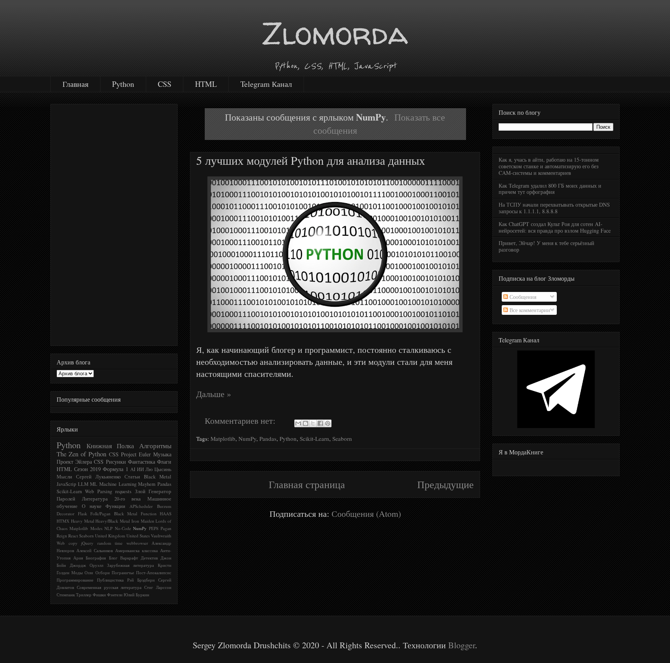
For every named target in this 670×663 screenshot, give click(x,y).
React (73, 536)
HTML (206, 84)
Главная (75, 84)
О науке (92, 506)
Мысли (64, 476)
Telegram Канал (266, 84)
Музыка (162, 454)
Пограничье (123, 572)
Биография (96, 558)
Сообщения (522, 296)
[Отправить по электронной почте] (298, 423)
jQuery (87, 543)
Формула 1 (115, 469)
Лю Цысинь (158, 469)
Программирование (75, 580)
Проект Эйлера (74, 461)
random (104, 543)
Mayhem (146, 484)
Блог (113, 558)
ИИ (140, 469)
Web (61, 543)
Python (123, 84)
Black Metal (157, 476)
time (119, 543)
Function (149, 513)
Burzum (164, 506)
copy (73, 543)
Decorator (65, 513)
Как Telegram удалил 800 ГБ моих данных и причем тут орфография (550, 189)
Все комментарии (529, 310)
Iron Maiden (142, 521)
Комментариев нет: (241, 420)
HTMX (63, 521)
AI (132, 469)
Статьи (132, 476)
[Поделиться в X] (313, 423)
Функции (115, 506)
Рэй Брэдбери (141, 580)
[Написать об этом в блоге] (305, 423)
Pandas (267, 438)
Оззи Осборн (97, 572)
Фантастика (141, 461)
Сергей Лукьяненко (98, 476)
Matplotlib (223, 438)
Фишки (99, 594)
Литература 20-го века (111, 499)
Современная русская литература (109, 587)
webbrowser (137, 543)
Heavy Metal (82, 521)
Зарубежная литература (130, 565)
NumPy (247, 438)
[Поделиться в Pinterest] (328, 423)
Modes (96, 528)
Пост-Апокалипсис (153, 572)
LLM (83, 484)
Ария (78, 558)
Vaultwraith (161, 536)
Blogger (461, 645)
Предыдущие (445, 484)
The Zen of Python (81, 453)
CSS (164, 84)
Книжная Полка (110, 445)
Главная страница (307, 484)
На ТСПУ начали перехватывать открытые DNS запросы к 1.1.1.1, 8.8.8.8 (554, 208)
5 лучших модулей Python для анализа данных (310, 160)
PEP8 (154, 528)
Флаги (164, 461)
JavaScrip (66, 484)
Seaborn (342, 438)
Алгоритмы (155, 445)
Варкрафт (129, 558)
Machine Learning (117, 484)
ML (93, 484)
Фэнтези (115, 594)
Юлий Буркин (136, 594)
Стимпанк (66, 594)
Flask (82, 513)
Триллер (84, 594)
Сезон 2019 (87, 469)
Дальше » (213, 393)
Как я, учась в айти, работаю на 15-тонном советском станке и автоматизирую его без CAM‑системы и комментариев (549, 166)
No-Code (123, 528)
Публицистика (110, 580)
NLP (108, 528)
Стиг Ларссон (157, 587)
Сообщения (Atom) (366, 513)
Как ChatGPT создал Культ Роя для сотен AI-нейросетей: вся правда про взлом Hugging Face (555, 227)
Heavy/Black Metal (112, 521)
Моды (77, 572)
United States (138, 536)
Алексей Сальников (94, 550)
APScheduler (141, 506)
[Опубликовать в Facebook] (320, 423)
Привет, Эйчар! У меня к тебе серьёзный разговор (546, 246)
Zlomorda (335, 33)
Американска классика (136, 550)
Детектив (149, 558)
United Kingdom (110, 536)
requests (123, 491)
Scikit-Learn (314, 438)
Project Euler (136, 454)
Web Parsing (98, 491)
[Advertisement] (114, 223)
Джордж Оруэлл (87, 565)
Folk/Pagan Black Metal (113, 513)
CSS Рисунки (110, 461)
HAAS (165, 513)
